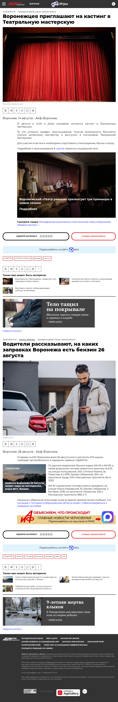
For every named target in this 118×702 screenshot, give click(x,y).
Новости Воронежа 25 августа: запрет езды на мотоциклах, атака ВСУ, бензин (36, 578)
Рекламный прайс (95, 642)
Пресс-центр (51, 638)
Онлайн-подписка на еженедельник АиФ (40, 642)
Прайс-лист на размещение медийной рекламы (65, 645)
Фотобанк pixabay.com (13, 104)
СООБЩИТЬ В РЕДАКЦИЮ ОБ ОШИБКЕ (37, 648)
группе (60, 148)
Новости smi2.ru (12, 331)
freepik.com (8, 437)
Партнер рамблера (46, 691)
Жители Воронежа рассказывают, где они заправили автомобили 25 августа (90, 578)
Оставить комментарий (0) (93, 236)
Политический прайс (31, 645)
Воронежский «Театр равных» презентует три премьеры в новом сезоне (65, 201)
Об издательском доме (32, 638)
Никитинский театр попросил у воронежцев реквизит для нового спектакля (92, 280)
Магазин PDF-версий (70, 638)
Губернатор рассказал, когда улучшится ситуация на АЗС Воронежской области (33, 587)
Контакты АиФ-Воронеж (73, 642)
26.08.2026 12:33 (10, 340)
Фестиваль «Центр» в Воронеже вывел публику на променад (32, 289)
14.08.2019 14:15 (9, 12)
